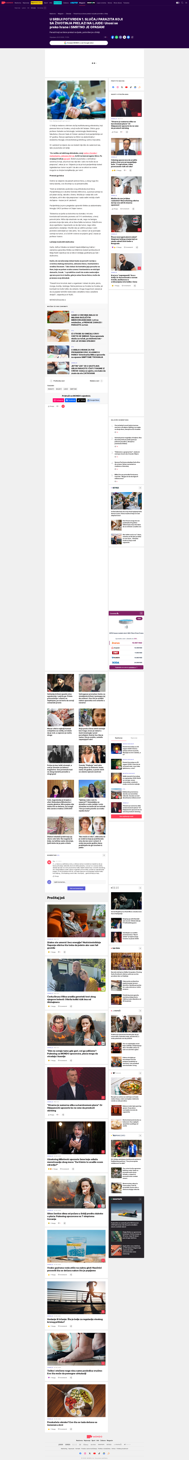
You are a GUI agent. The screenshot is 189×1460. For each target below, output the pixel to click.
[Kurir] (60, 1444)
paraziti (51, 389)
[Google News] (135, 87)
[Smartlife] (101, 1444)
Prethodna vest (59, 381)
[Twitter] (122, 87)
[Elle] (75, 1444)
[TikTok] (131, 87)
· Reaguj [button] (118, 170)
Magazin (60, 13)
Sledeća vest (94, 381)
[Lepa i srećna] (93, 1444)
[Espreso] (67, 1444)
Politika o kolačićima (104, 1448)
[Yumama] (118, 1444)
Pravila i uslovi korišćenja (89, 1448)
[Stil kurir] (80, 1444)
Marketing (64, 1448)
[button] (106, 37)
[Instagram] (117, 87)
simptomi (73, 389)
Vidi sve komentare (76, 888)
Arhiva (113, 1448)
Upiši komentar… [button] (60, 882)
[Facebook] (113, 87)
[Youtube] (126, 87)
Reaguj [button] (52, 406)
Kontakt (78, 1448)
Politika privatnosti (122, 1448)
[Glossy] (85, 1444)
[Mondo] (7, 3)
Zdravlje (68, 13)
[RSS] (139, 87)
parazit (67, 159)
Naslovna (53, 13)
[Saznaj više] (140, 487)
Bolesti (59, 389)
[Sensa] (109, 1444)
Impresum (71, 1448)
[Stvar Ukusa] (127, 1444)
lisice (66, 389)
